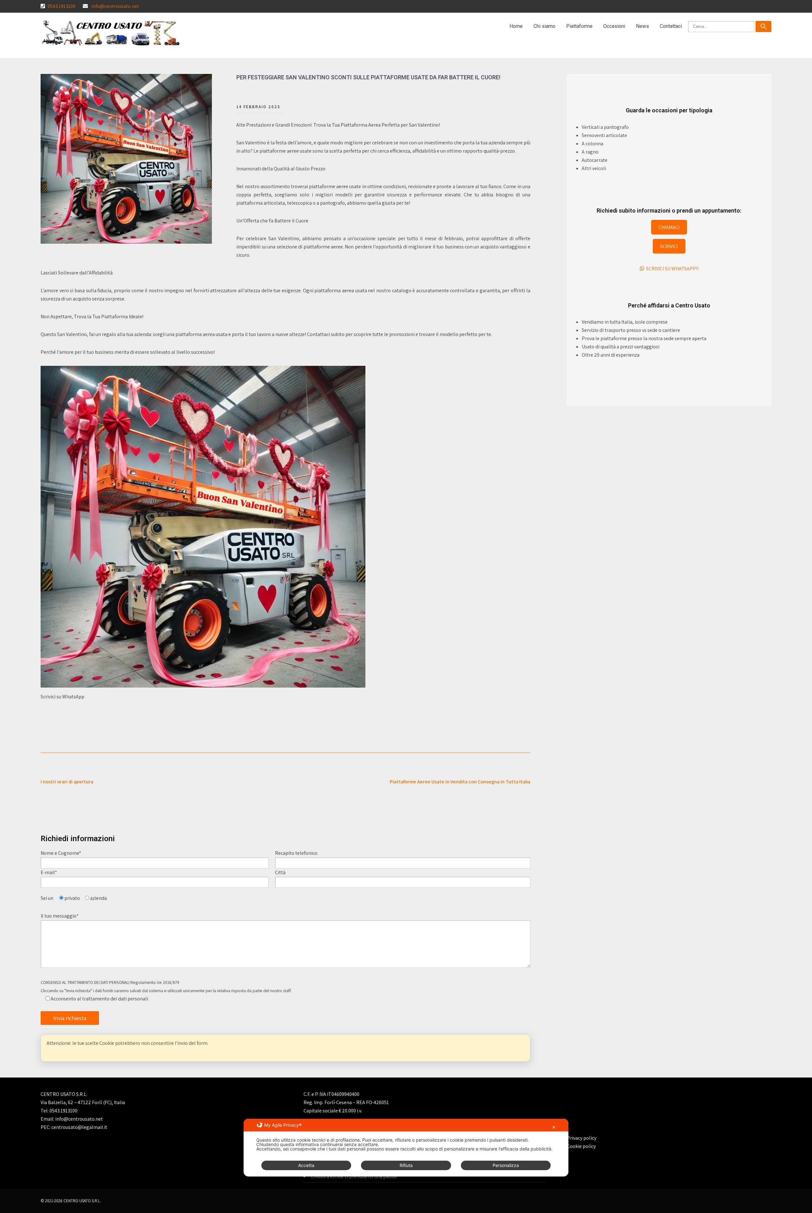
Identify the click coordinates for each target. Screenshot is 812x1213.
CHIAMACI (668, 227)
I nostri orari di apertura (67, 781)
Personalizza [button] (506, 1165)
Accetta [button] (306, 1165)
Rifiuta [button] (406, 1165)
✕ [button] (554, 1127)
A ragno (590, 151)
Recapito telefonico (296, 853)
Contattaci (671, 26)
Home (516, 26)
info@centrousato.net (115, 6)
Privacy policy (581, 1138)
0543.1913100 (61, 6)
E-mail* (49, 872)
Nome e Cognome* (61, 853)
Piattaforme (579, 26)
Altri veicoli (594, 168)
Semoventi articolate (604, 135)
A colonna (592, 143)
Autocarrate (594, 160)
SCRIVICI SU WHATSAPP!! (671, 268)
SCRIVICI (669, 246)
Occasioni (614, 26)
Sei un (47, 898)
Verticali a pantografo (605, 127)
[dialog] (406, 1148)
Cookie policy (581, 1146)
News (642, 26)
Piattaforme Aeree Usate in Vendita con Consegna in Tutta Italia (460, 781)
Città (280, 872)
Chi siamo (544, 26)
